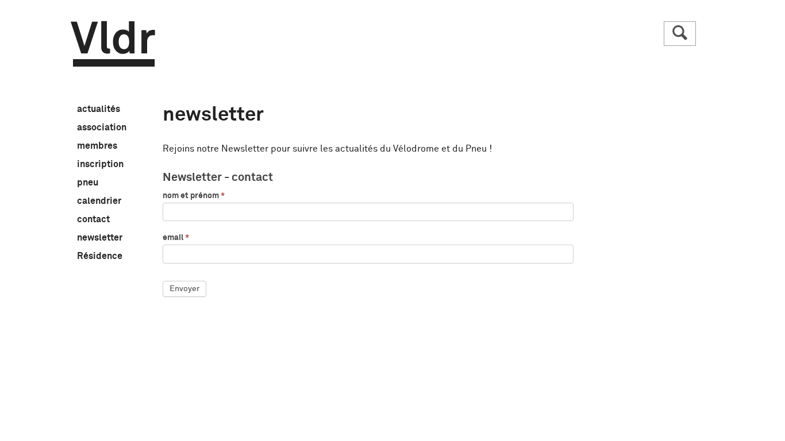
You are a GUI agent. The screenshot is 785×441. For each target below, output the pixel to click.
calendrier (99, 201)
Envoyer (184, 289)
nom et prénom (194, 196)
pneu (87, 183)
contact (93, 220)
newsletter (99, 238)
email (176, 238)
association (101, 128)
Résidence (99, 256)
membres (97, 146)
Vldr (113, 44)
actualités (98, 109)
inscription (100, 164)
